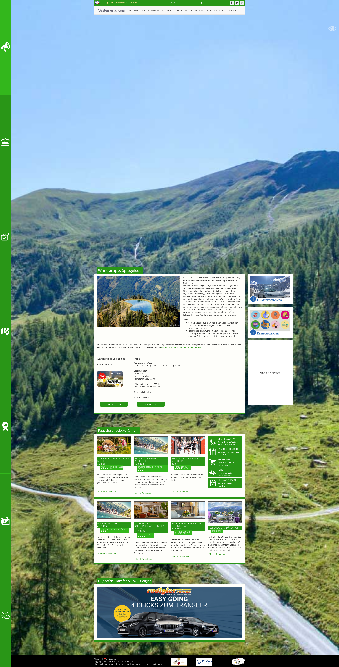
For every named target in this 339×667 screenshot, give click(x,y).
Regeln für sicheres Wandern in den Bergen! (181, 347)
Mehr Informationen (106, 491)
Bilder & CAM (202, 10)
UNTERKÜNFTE (135, 10)
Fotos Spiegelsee (114, 404)
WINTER (165, 10)
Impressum (124, 664)
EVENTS (218, 10)
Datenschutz (137, 664)
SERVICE (230, 10)
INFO (188, 10)
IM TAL (177, 10)
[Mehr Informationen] (114, 445)
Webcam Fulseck (151, 404)
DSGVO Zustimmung (154, 664)
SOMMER (152, 10)
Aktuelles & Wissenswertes (124, 2)
